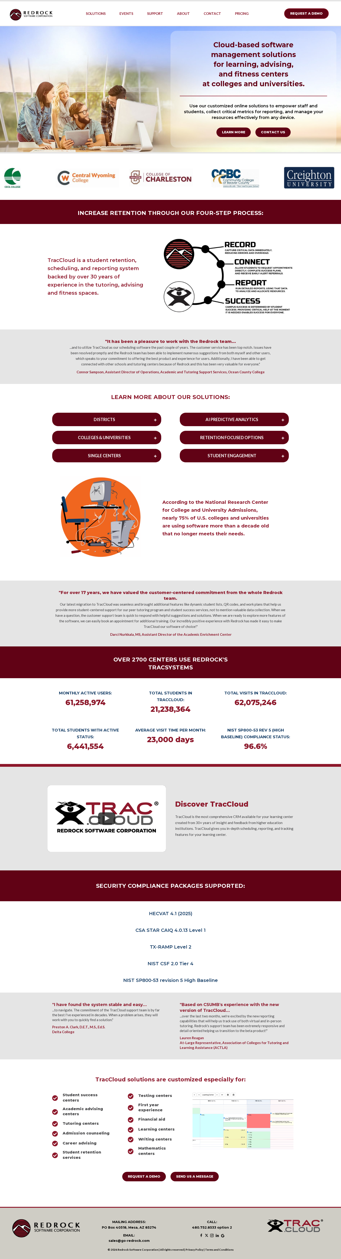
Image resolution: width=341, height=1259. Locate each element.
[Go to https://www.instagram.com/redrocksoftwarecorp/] (212, 1236)
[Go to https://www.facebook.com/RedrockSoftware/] (201, 1236)
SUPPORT (155, 13)
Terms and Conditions (219, 1249)
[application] (243, 1121)
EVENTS (126, 13)
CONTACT (212, 13)
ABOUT (183, 13)
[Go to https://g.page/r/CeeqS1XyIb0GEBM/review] (222, 1236)
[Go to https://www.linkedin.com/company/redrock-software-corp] (217, 1236)
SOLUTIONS (96, 13)
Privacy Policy (194, 1249)
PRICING (242, 13)
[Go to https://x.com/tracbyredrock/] (206, 1236)
